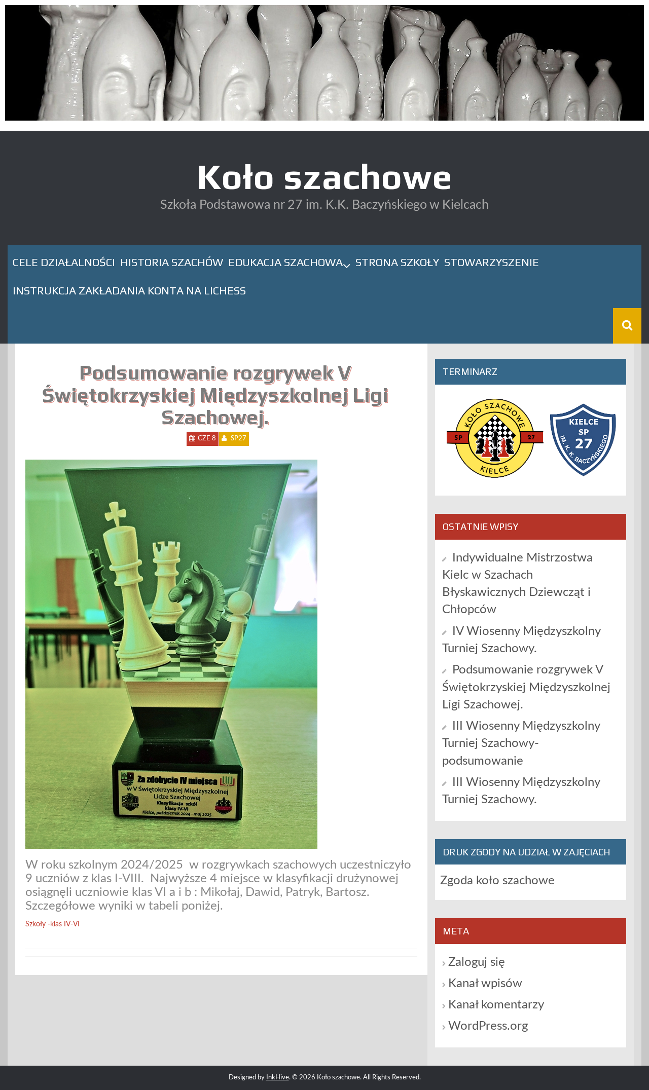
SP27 (238, 438)
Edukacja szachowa (285, 262)
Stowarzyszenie (491, 262)
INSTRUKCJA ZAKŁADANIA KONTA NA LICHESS (129, 290)
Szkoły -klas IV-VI (52, 924)
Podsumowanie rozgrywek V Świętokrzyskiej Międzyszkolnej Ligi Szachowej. (526, 687)
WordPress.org (488, 1026)
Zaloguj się (476, 962)
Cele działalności (64, 262)
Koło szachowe (324, 176)
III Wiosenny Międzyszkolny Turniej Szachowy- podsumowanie (521, 743)
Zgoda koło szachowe (497, 881)
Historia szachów (171, 262)
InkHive (277, 1077)
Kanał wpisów (485, 984)
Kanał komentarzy (496, 1005)
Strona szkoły (397, 262)
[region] (324, 65)
